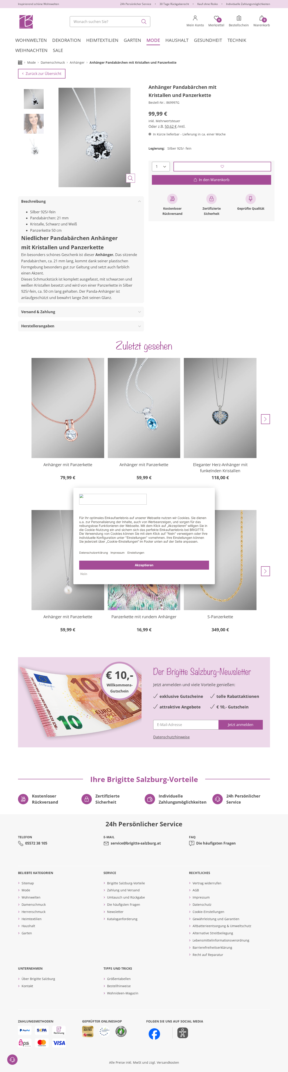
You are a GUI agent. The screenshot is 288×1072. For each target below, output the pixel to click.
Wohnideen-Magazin (122, 993)
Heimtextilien (32, 919)
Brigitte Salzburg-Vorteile (126, 883)
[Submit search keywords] (144, 21)
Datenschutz (202, 904)
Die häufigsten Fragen (216, 843)
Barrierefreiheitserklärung (212, 947)
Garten (27, 933)
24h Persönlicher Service (135, 4)
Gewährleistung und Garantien (216, 919)
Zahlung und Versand (123, 890)
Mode (26, 890)
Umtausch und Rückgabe (126, 897)
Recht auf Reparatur (208, 955)
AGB (196, 890)
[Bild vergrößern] (130, 178)
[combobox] (110, 21)
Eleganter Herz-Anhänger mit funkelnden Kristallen (220, 467)
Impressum (201, 897)
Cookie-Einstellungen (208, 912)
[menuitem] (31, 40)
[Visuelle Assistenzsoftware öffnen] (180, 1032)
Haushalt (28, 926)
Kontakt (27, 986)
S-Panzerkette (220, 616)
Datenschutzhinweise (171, 737)
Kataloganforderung (122, 919)
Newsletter (115, 912)
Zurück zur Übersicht (43, 73)
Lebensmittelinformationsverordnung (221, 940)
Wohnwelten (31, 897)
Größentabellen (119, 979)
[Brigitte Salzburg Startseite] (26, 22)
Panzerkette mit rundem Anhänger (143, 616)
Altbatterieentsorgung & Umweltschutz (222, 926)
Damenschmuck (34, 904)
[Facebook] (154, 1034)
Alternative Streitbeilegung (213, 933)
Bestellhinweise (119, 986)
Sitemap (28, 883)
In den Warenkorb (214, 179)
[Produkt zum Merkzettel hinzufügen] (222, 166)
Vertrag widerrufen (207, 883)
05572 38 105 (36, 843)
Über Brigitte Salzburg (38, 979)
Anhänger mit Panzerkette (67, 464)
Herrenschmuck (33, 912)
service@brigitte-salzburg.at (136, 843)
